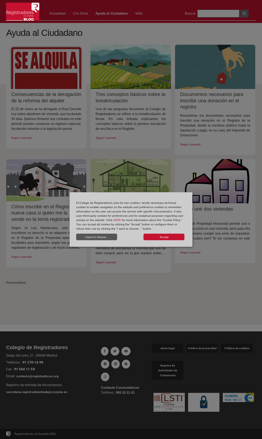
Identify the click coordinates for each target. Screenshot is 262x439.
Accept (164, 236)
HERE (117, 220)
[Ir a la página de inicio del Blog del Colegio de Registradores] (22, 11)
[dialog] (131, 219)
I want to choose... (96, 236)
